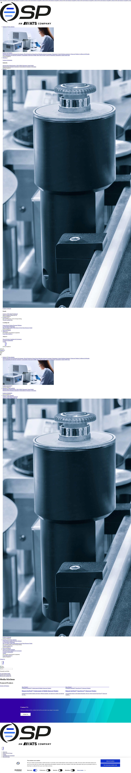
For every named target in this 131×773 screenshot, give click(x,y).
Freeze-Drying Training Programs (10, 325)
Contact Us (2, 350)
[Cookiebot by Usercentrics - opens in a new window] (18, 770)
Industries (5, 57)
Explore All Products (4, 685)
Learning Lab (6, 317)
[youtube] (5, 345)
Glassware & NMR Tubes (33, 55)
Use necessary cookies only (110, 765)
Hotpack (16, 313)
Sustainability (10, 340)
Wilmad (12, 315)
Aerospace (28, 66)
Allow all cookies (110, 761)
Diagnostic (24, 65)
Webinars (20, 325)
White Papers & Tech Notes (19, 327)
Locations (5, 340)
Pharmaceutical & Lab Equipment (10, 54)
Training (8, 315)
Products (5, 26)
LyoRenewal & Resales (84, 54)
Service (4, 315)
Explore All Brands (7, 308)
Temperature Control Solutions (59, 54)
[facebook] (5, 344)
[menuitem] (67, 41)
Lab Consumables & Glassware (10, 55)
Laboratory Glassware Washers (72, 54)
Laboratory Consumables (22, 55)
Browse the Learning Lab (5, 676)
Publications (12, 326)
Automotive (16, 66)
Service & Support (7, 330)
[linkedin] (5, 342)
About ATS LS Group (7, 753)
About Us (5, 331)
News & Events (6, 339)
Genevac (5, 313)
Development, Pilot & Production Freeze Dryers (28, 54)
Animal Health (30, 65)
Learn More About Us (7, 334)
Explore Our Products (7, 52)
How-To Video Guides (8, 327)
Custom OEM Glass (65, 55)
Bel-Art (15, 315)
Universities (33, 66)
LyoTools (5, 326)
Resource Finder (28, 327)
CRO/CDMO (19, 65)
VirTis (8, 313)
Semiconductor (22, 66)
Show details (80, 770)
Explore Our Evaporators (5, 674)
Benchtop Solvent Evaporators (45, 54)
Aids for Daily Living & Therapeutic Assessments (50, 55)
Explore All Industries (7, 60)
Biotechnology (13, 65)
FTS (13, 313)
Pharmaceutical (6, 65)
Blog (8, 326)
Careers (4, 341)
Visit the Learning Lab (7, 320)
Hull (11, 313)
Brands (4, 69)
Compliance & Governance (16, 339)
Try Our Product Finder (5, 673)
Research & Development (8, 66)
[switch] (48, 770)
